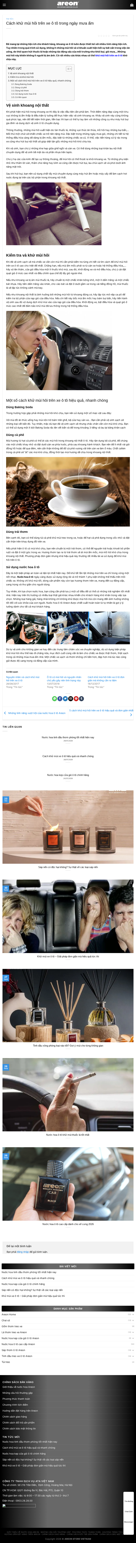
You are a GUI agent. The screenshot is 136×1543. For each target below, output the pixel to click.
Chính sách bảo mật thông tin (19, 1428)
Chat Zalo (129, 1511)
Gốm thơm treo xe (12, 1326)
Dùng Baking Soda (23, 84)
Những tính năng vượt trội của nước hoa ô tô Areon (36, 713)
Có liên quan (21, 97)
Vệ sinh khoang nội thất (22, 73)
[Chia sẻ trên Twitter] (65, 698)
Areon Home (9, 1314)
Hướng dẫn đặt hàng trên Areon (20, 1410)
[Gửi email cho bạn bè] (70, 698)
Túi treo (6, 1362)
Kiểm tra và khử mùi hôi (22, 77)
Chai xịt (6, 1320)
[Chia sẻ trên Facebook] (59, 698)
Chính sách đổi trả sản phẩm (18, 1422)
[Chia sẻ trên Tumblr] (81, 698)
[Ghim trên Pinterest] (76, 698)
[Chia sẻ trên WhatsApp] (54, 698)
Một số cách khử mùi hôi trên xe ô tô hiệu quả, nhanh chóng (40, 80)
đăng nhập (23, 1251)
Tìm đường (128, 1501)
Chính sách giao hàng (14, 1416)
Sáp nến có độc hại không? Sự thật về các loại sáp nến (68, 867)
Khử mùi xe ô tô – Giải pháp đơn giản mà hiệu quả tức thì (68, 956)
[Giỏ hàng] (132, 4)
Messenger (128, 1522)
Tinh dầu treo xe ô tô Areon (17, 1356)
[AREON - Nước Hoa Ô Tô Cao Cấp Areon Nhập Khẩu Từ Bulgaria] (68, 5)
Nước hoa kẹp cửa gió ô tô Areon (20, 1338)
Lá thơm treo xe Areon (14, 1332)
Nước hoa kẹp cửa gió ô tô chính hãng (68, 775)
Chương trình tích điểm (15, 1404)
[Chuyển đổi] (133, 1314)
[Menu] (4, 5)
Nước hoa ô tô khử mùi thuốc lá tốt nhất (68, 1135)
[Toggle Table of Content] (67, 69)
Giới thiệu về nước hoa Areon (18, 1386)
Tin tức (10, 19)
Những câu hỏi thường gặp (17, 1392)
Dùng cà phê (21, 87)
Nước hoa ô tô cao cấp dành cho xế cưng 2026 (68, 1224)
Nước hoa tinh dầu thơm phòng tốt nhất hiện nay (68, 737)
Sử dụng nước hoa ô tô (25, 94)
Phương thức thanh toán (16, 1398)
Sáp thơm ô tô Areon (13, 1350)
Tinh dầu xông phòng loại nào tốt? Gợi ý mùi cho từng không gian (68, 1045)
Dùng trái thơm (22, 90)
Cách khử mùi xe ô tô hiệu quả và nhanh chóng (68, 756)
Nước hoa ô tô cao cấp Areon (18, 1344)
